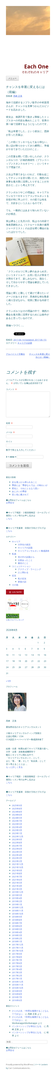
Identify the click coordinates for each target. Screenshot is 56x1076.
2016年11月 (17, 984)
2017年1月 (17, 978)
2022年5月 (17, 851)
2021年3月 (17, 889)
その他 (15, 584)
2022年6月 (17, 848)
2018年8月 (17, 919)
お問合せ (10, 502)
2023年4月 (17, 827)
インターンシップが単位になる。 (27, 1026)
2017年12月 (17, 944)
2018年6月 (17, 926)
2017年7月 (17, 960)
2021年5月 (17, 882)
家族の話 (22, 581)
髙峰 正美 (17, 96)
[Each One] (23, 50)
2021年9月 (17, 870)
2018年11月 (17, 910)
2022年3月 (17, 858)
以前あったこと (25, 560)
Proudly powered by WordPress (19, 1064)
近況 (14, 575)
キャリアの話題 (24, 342)
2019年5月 (17, 895)
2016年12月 (17, 981)
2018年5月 (17, 929)
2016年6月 (17, 1000)
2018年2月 (17, 938)
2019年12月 (17, 892)
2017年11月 (17, 947)
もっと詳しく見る (14, 767)
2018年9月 (17, 916)
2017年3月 (17, 972)
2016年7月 (17, 997)
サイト (9, 441)
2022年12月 (17, 836)
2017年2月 (17, 975)
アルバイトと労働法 (15, 354)
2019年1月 (17, 904)
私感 (14, 553)
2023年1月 (17, 833)
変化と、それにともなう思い (25, 488)
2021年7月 (17, 876)
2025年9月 (17, 805)
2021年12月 (17, 864)
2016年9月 (17, 991)
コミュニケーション (21, 566)
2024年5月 (17, 817)
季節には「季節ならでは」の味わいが (29, 485)
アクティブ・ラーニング (29, 569)
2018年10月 (17, 913)
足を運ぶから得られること (24, 482)
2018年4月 (17, 932)
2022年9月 (17, 839)
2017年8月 (17, 957)
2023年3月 (17, 830)
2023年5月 (17, 824)
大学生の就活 (24, 544)
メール (10, 432)
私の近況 (22, 578)
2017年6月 (17, 963)
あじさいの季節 (19, 491)
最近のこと (23, 563)
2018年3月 (17, 935)
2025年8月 (17, 808)
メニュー (12, 78)
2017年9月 (17, 953)
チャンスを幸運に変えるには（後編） (39, 356)
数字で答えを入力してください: (21, 449)
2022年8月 (17, 842)
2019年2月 (17, 901)
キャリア (16, 541)
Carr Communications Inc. (19, 1068)
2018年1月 (17, 941)
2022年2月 (17, 861)
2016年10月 (17, 987)
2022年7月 (17, 845)
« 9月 (8, 681)
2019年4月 (17, 898)
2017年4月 (17, 969)
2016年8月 (17, 994)
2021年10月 (17, 867)
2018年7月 (17, 923)
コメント (11, 389)
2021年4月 (17, 885)
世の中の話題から (26, 557)
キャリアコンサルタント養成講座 (33, 550)
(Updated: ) (29, 339)
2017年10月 (17, 950)
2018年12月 (17, 907)
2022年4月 (17, 855)
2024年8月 (17, 811)
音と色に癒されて (20, 494)
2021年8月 (17, 873)
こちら (9, 518)
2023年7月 (17, 820)
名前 (9, 423)
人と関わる (23, 572)
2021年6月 (17, 879)
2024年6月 (17, 814)
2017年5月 (17, 966)
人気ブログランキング (15, 620)
